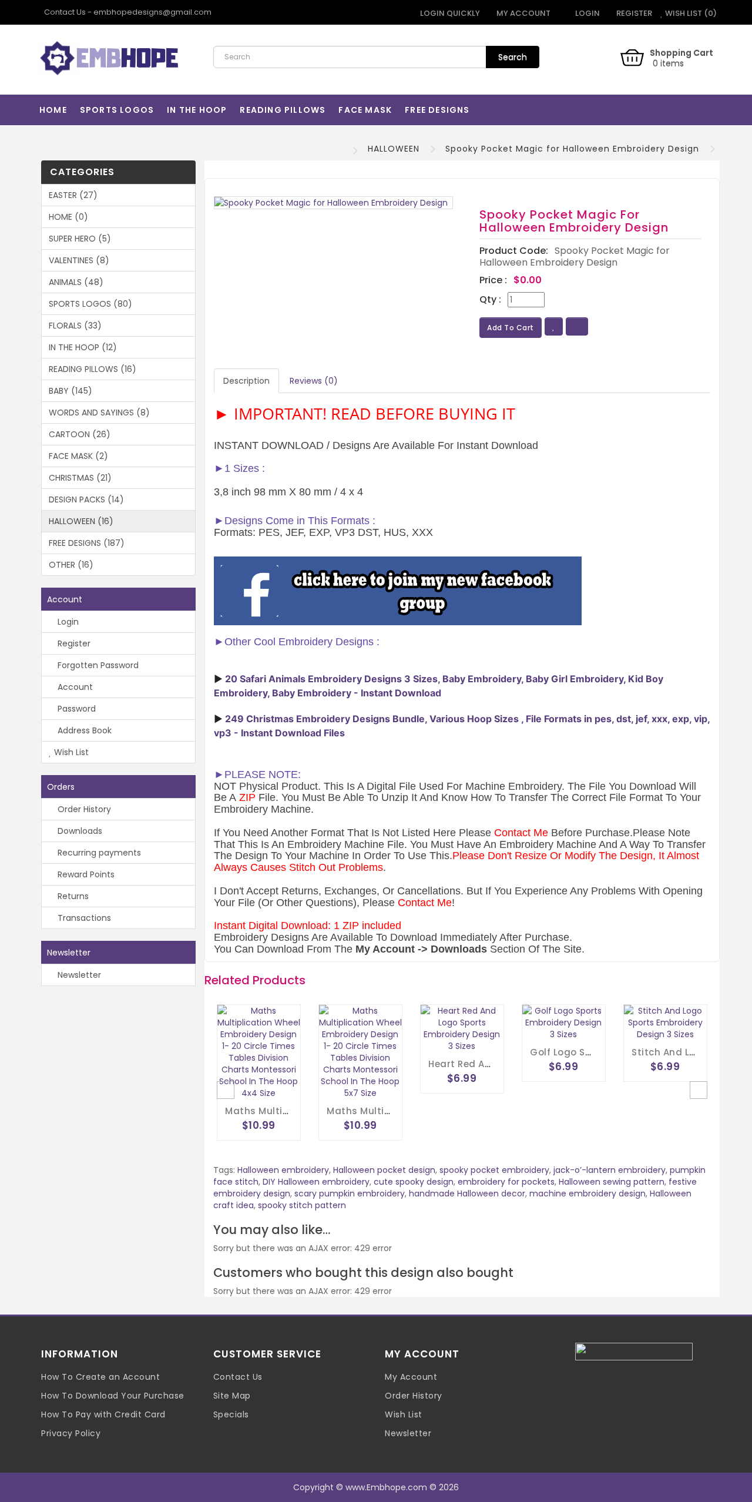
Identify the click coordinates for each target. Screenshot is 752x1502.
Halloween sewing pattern (611, 1182)
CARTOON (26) (79, 434)
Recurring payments (98, 853)
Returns (72, 896)
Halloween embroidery (283, 1170)
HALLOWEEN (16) (81, 521)
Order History (83, 809)
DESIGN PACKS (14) (86, 499)
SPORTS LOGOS (117, 110)
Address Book (83, 730)
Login (586, 13)
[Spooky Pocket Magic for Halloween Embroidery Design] (334, 202)
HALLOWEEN (393, 149)
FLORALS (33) (75, 325)
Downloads (78, 831)
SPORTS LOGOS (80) (90, 304)
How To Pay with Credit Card (103, 1414)
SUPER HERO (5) (80, 238)
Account (74, 687)
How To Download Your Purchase (112, 1396)
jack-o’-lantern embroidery (609, 1170)
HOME (53, 110)
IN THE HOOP (197, 110)
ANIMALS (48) (76, 282)
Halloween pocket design (384, 1170)
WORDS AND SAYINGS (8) (99, 412)
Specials (231, 1414)
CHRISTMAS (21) (80, 478)
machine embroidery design (587, 1193)
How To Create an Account (100, 1377)
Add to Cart (510, 328)
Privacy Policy (70, 1433)
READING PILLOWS (282, 110)
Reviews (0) (314, 381)
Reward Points (85, 874)
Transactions (83, 918)
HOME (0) (68, 217)
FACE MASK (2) (78, 456)
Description (246, 381)
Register (633, 13)
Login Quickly (449, 13)
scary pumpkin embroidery (349, 1193)
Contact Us (238, 1377)
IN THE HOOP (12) (83, 347)
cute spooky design (414, 1182)
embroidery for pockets (506, 1182)
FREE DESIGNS (437, 110)
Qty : (490, 300)
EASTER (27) (73, 195)
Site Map (232, 1396)
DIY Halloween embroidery (316, 1182)
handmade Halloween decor (467, 1193)
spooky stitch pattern (302, 1205)
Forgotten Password (97, 665)
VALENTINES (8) (79, 260)
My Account (411, 1377)
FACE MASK (365, 110)
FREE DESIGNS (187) (87, 543)
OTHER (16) (71, 565)
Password (75, 709)
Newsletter (78, 975)
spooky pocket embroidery (494, 1170)
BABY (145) (70, 391)
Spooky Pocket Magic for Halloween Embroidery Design (572, 149)
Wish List (70, 752)
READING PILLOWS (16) (92, 369)
